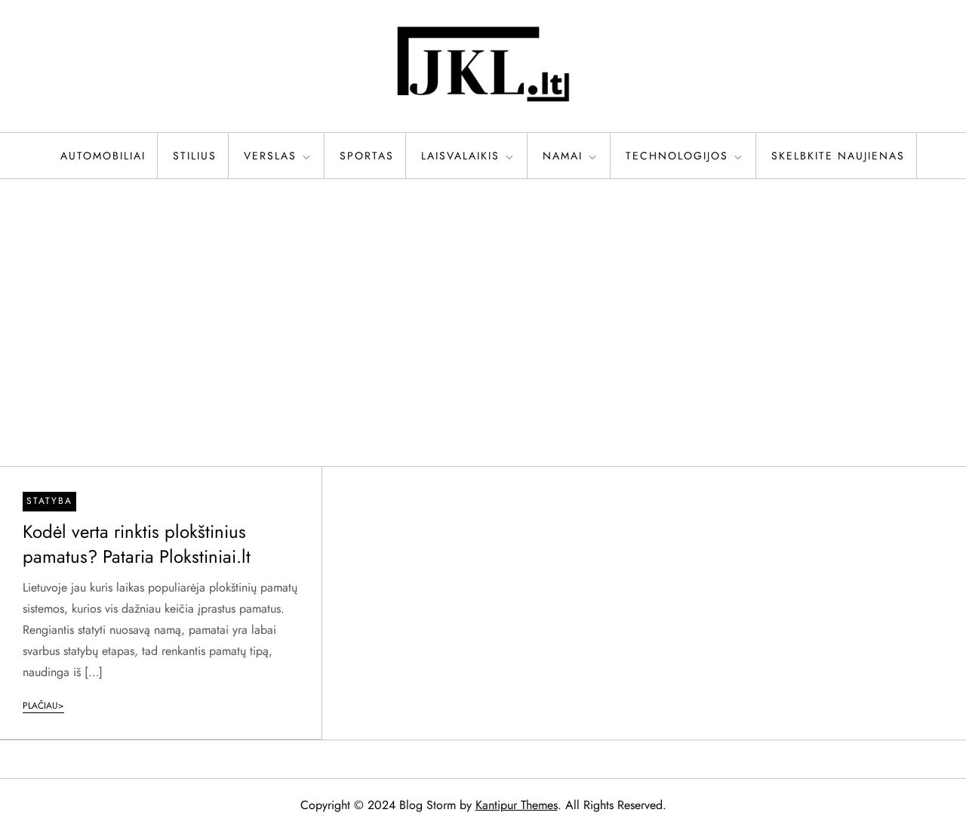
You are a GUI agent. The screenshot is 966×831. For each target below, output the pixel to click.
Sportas (367, 155)
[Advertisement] (483, 322)
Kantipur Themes (516, 805)
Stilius (195, 155)
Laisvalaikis (460, 155)
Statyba (49, 501)
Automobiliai (103, 155)
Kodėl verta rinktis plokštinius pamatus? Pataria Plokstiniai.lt (137, 544)
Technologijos (677, 155)
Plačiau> (43, 705)
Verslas (270, 155)
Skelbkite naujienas (838, 155)
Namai (563, 155)
